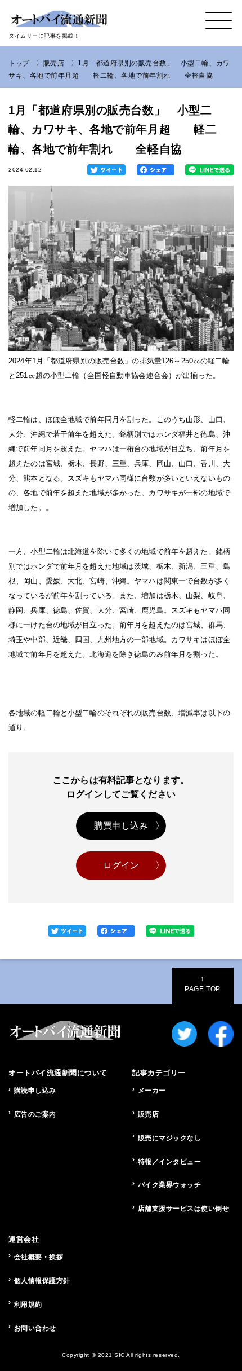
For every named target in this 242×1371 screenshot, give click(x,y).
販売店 (54, 63)
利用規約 (28, 1304)
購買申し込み (121, 825)
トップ (19, 63)
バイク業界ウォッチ (169, 1185)
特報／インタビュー (169, 1162)
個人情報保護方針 (42, 1281)
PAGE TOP (202, 984)
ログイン (121, 865)
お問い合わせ (35, 1328)
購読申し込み (35, 1091)
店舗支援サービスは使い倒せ (184, 1208)
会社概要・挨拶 (39, 1257)
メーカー (152, 1091)
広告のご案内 (35, 1114)
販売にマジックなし (169, 1138)
